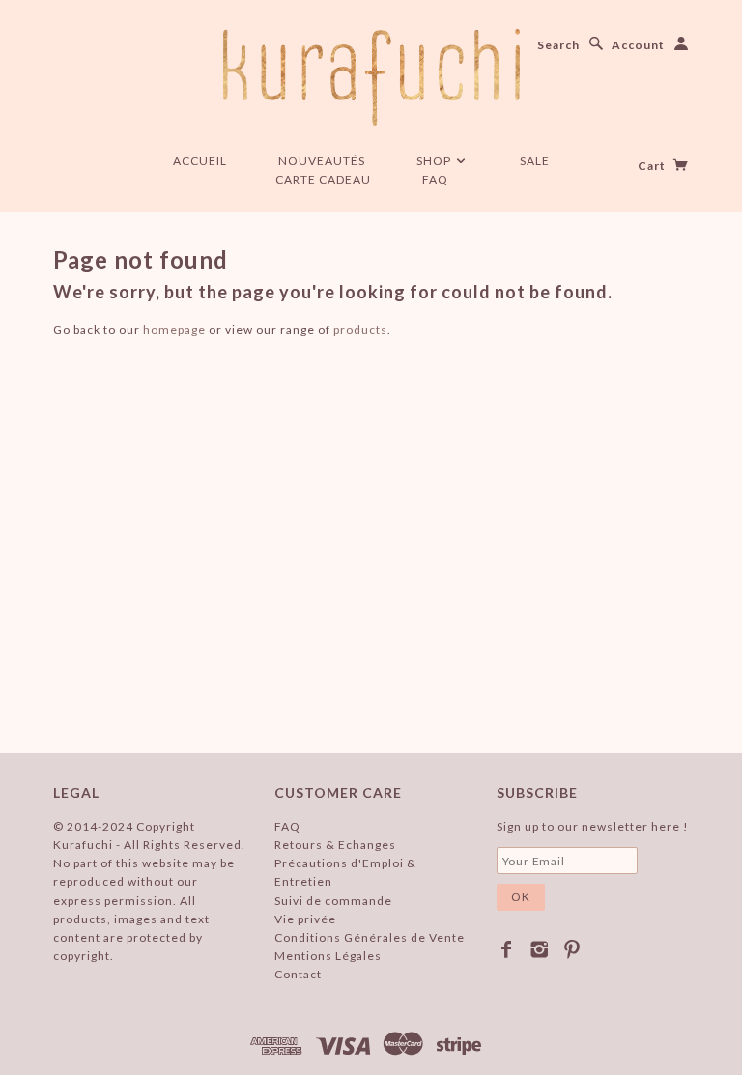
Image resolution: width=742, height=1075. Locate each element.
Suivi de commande (333, 900)
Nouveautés (321, 161)
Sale (535, 161)
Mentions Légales (328, 955)
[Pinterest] (572, 949)
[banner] (371, 77)
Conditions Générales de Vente (369, 937)
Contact (298, 974)
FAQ (435, 179)
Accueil (200, 161)
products (360, 330)
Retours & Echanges (335, 844)
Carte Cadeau (323, 179)
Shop (435, 161)
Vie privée (305, 919)
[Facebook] (507, 949)
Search (558, 45)
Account (638, 45)
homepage (174, 330)
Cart (653, 165)
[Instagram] (539, 949)
